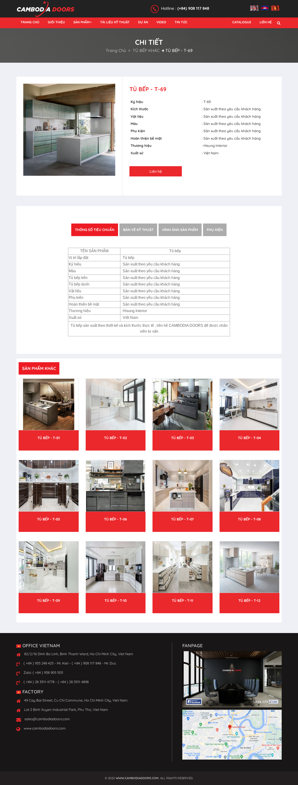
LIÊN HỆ (266, 22)
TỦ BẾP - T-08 (249, 519)
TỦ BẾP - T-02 (115, 438)
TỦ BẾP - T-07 (182, 519)
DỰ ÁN (143, 22)
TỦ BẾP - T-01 (48, 438)
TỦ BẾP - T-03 (182, 438)
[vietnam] (276, 5)
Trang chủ (116, 50)
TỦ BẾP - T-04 (249, 438)
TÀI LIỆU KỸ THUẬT (115, 22)
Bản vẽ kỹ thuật (138, 229)
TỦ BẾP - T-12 (249, 600)
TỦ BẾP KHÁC (146, 50)
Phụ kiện (215, 229)
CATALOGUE (241, 22)
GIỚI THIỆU (56, 22)
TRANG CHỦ (29, 22)
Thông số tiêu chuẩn (94, 229)
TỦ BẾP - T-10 (116, 600)
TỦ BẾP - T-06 (115, 519)
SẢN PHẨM (81, 22)
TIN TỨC (181, 22)
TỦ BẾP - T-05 (48, 519)
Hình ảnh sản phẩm (180, 229)
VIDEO (161, 22)
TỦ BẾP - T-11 (182, 600)
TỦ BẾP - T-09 (48, 600)
